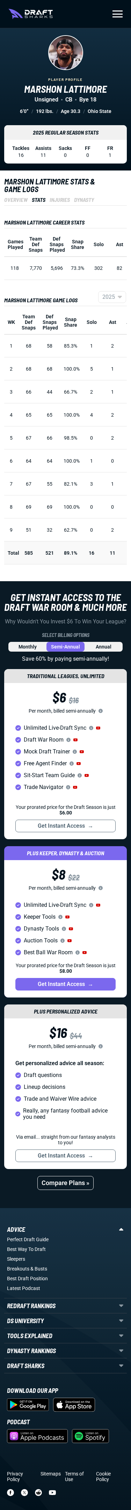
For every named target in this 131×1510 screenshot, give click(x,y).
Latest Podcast (23, 1288)
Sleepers (16, 1259)
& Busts (38, 1269)
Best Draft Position (27, 1278)
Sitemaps (51, 1474)
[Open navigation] (117, 13)
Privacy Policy (15, 1476)
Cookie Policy (103, 1476)
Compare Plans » (65, 1182)
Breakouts (18, 1269)
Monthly (28, 647)
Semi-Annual (65, 647)
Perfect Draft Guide (28, 1239)
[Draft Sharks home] (30, 14)
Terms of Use (74, 1476)
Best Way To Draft (26, 1249)
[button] (98, 728)
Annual (103, 647)
